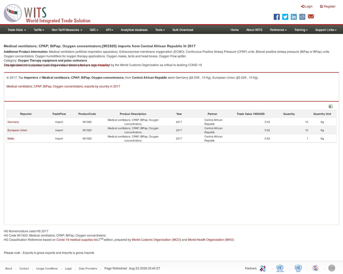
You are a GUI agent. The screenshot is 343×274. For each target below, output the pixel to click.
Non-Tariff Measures (66, 29)
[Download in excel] (331, 105)
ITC (264, 268)
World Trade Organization (316, 268)
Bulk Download (183, 29)
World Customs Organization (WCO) (156, 239)
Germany (13, 122)
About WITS (254, 29)
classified (103, 65)
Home (235, 29)
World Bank (333, 268)
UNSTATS (298, 268)
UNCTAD (281, 268)
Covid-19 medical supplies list (76, 239)
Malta (11, 138)
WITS (50, 12)
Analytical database (134, 29)
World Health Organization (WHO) (211, 239)
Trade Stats (16, 29)
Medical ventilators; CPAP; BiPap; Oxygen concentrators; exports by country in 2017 (63, 86)
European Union (17, 130)
